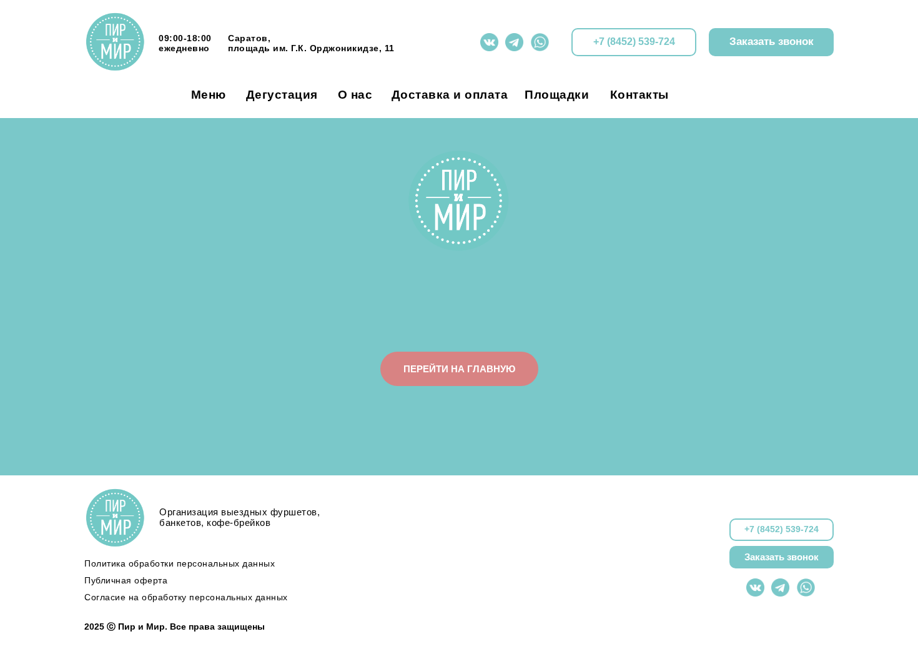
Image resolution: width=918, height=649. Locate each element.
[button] (771, 42)
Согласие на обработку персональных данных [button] (186, 597)
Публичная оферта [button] (125, 580)
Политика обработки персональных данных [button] (179, 563)
